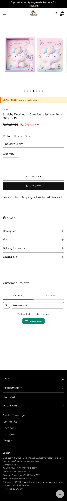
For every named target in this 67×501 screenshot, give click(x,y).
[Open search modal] (55, 13)
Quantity (8, 154)
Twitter (7, 440)
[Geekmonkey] (33, 13)
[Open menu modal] (4, 13)
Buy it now (33, 186)
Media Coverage (14, 415)
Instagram (9, 434)
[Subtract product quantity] (6, 160)
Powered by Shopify (13, 488)
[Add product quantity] (16, 160)
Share (11, 218)
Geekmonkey (29, 457)
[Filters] (6, 305)
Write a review (33, 321)
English (6, 452)
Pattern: (17, 136)
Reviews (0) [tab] (18, 295)
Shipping (26, 197)
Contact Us (10, 421)
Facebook (9, 428)
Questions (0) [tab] (48, 295)
